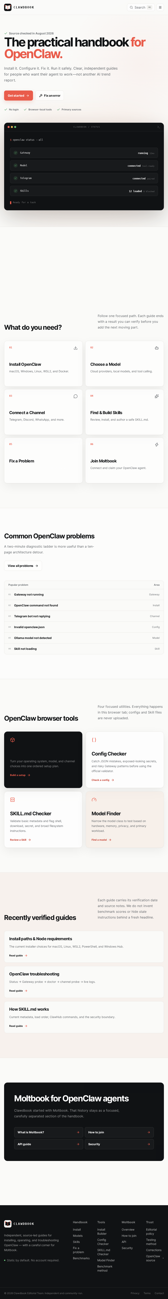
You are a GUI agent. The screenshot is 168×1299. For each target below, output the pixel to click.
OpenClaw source (153, 1258)
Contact (159, 1293)
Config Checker (103, 1242)
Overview (128, 1229)
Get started (16, 95)
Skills (76, 1242)
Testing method (151, 1242)
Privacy (135, 1293)
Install (77, 1229)
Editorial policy (151, 1231)
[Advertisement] (84, 257)
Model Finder (106, 1260)
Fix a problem (78, 1250)
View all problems (20, 566)
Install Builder (102, 1231)
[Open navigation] (160, 7)
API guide (24, 1144)
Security (94, 1144)
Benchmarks (81, 1258)
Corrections (153, 1250)
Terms (147, 1293)
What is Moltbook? (31, 1132)
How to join (96, 1132)
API (124, 1242)
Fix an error (52, 95)
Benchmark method (104, 1268)
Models (78, 1235)
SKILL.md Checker (103, 1252)
